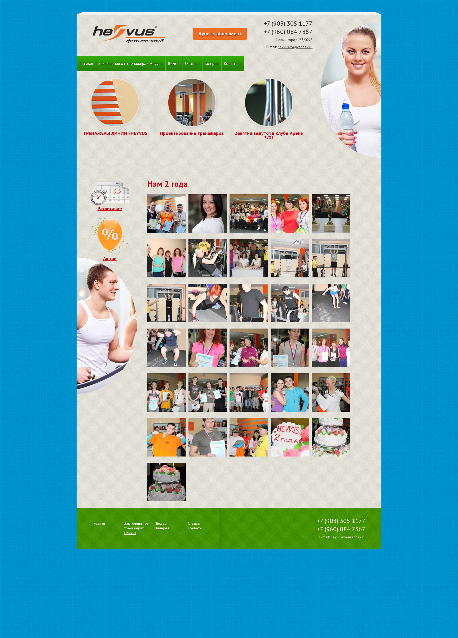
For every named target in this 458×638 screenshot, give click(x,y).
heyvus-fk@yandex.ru (295, 47)
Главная (86, 63)
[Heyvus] (129, 34)
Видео (174, 63)
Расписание (110, 208)
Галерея (211, 63)
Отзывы (192, 63)
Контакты (232, 63)
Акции (110, 258)
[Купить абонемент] (220, 34)
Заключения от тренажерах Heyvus (130, 63)
